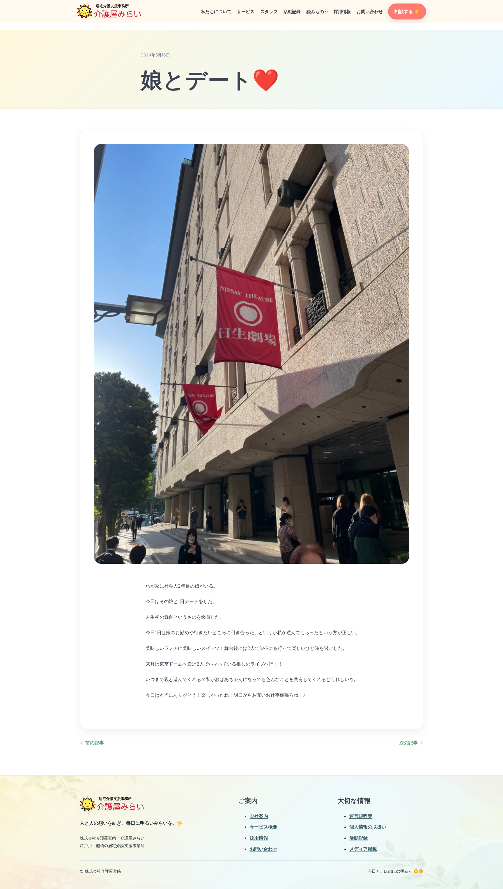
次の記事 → (411, 743)
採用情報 (259, 838)
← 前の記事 (92, 743)
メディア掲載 (363, 849)
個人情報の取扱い (367, 827)
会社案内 (259, 816)
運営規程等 (361, 816)
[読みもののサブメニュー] (326, 11)
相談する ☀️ (406, 11)
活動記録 (358, 838)
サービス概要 (263, 827)
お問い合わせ (263, 849)
